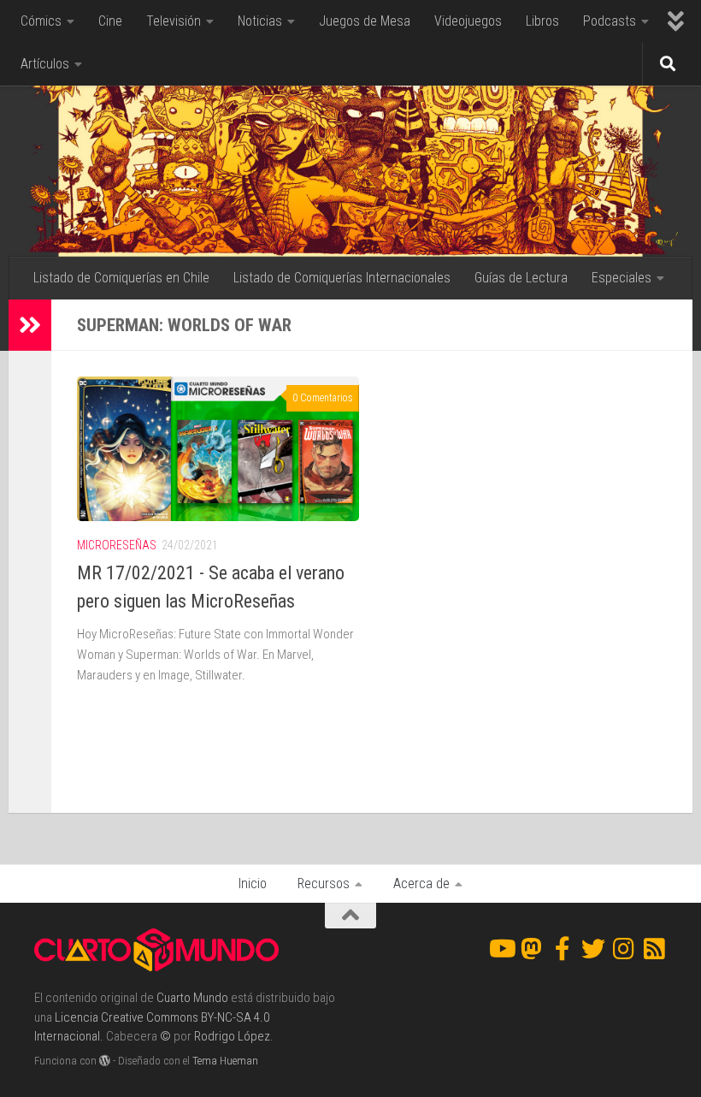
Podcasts (609, 21)
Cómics (41, 21)
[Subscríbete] (655, 949)
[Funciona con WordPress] (104, 1060)
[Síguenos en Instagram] (624, 949)
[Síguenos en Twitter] (593, 949)
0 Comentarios (322, 398)
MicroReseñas (116, 545)
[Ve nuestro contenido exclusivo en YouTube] (501, 949)
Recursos (323, 883)
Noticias (260, 21)
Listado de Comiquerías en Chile (121, 278)
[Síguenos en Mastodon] (532, 949)
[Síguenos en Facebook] (562, 949)
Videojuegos (468, 21)
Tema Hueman (225, 1060)
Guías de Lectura (521, 278)
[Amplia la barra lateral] (30, 325)
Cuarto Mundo (192, 997)
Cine (110, 21)
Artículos (45, 64)
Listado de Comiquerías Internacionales (342, 278)
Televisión (173, 21)
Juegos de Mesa (364, 21)
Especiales (621, 278)
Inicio (253, 883)
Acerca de (421, 883)
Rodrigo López (232, 1036)
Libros (542, 21)
